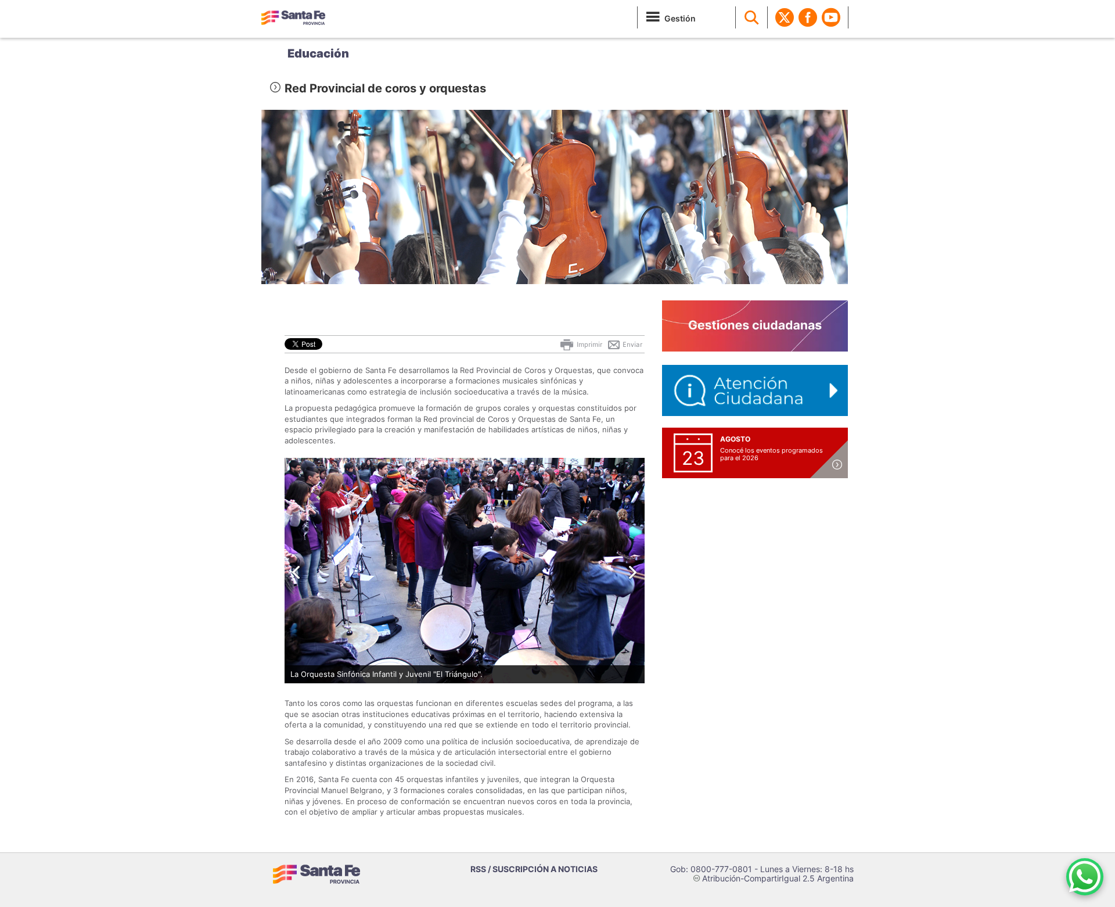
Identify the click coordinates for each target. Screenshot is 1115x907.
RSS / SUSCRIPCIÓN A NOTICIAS (534, 869)
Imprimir (588, 344)
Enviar (631, 344)
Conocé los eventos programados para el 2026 (771, 454)
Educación (318, 53)
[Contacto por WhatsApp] (1084, 876)
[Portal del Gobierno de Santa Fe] (293, 17)
